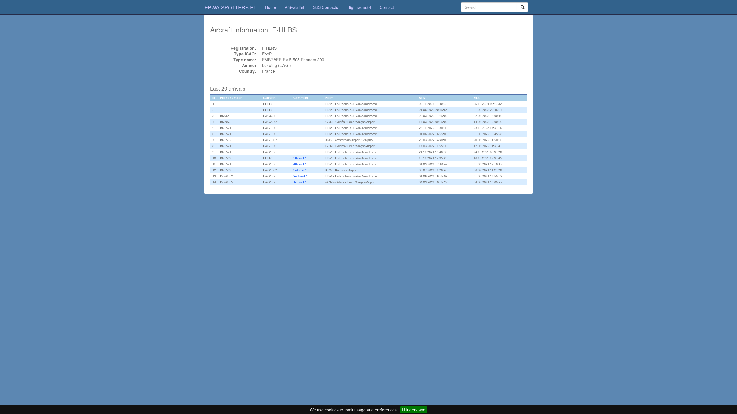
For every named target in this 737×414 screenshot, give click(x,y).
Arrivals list (294, 7)
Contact (387, 7)
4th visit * (299, 164)
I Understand (414, 410)
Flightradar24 (359, 7)
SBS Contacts (325, 7)
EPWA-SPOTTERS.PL (230, 7)
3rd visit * (299, 170)
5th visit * (299, 158)
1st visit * (299, 182)
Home (270, 7)
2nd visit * (300, 176)
